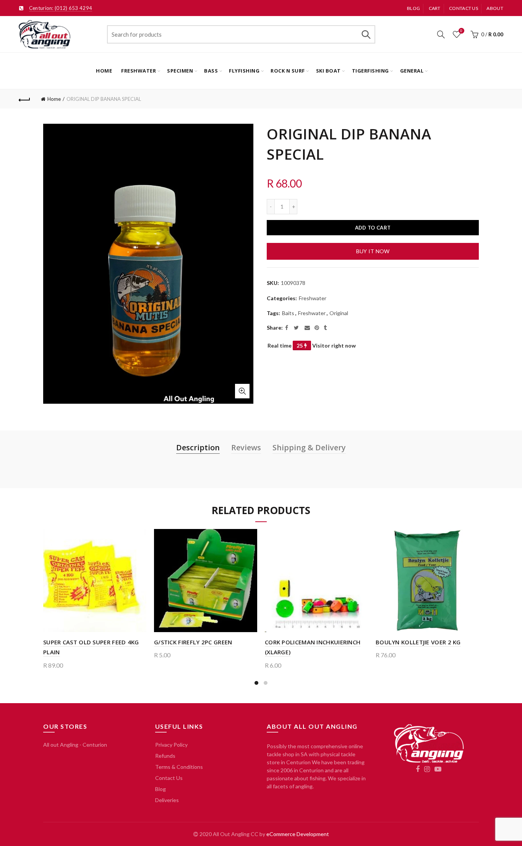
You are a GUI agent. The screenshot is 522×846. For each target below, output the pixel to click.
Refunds (165, 755)
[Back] (24, 99)
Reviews (246, 447)
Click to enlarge (242, 391)
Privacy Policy (171, 744)
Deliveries (167, 800)
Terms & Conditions (179, 767)
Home (104, 70)
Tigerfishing (370, 70)
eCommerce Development (297, 834)
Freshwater (138, 70)
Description (198, 447)
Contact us (463, 8)
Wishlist (461, 31)
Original (338, 313)
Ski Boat (328, 70)
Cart (435, 8)
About (494, 8)
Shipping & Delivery (309, 447)
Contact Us (169, 778)
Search (365, 34)
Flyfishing (244, 70)
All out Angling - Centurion (75, 744)
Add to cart (373, 228)
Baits (288, 313)
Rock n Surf (288, 70)
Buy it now (373, 251)
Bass (211, 70)
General (412, 70)
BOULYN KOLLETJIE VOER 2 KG (418, 642)
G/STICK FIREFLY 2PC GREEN (193, 642)
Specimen (180, 70)
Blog (413, 8)
